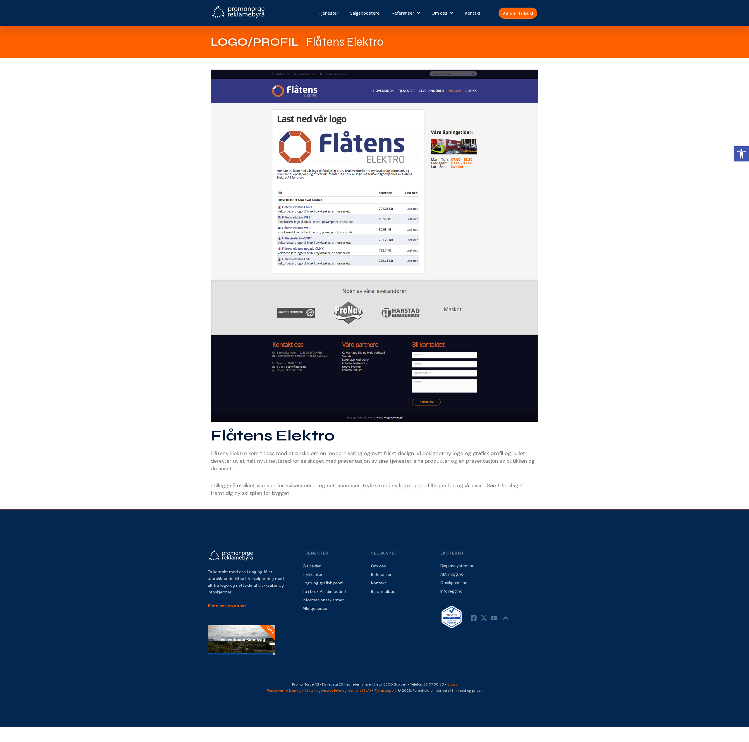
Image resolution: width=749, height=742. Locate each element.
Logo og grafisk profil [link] (323, 583)
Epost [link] (452, 684)
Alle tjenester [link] (315, 608)
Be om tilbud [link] (383, 591)
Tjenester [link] (328, 13)
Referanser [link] (402, 13)
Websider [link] (312, 566)
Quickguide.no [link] (454, 582)
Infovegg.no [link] (451, 591)
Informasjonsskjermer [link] (323, 599)
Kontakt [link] (472, 13)
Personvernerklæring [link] (284, 690)
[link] (741, 153)
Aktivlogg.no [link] (452, 574)
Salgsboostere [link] (365, 13)
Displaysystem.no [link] (457, 565)
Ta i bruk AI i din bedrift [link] (325, 591)
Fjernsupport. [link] (386, 690)
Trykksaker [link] (312, 574)
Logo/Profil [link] (255, 42)
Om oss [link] (439, 13)
